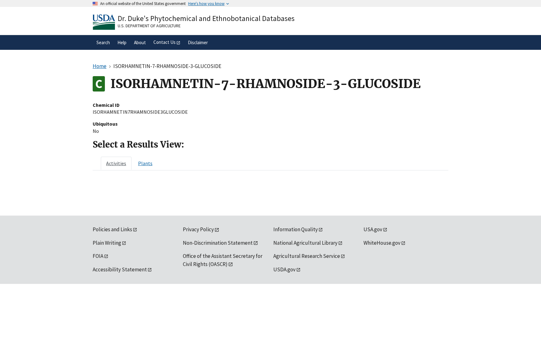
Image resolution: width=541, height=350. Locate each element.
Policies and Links (112, 229)
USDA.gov (284, 269)
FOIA (98, 256)
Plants (145, 163)
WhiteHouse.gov (381, 242)
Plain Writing (107, 242)
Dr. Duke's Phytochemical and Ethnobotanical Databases (206, 18)
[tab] (116, 163)
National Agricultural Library (305, 242)
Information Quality (295, 229)
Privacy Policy (198, 229)
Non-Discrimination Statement (218, 242)
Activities (116, 163)
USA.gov (372, 229)
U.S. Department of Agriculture (149, 26)
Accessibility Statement (120, 269)
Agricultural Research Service (306, 256)
